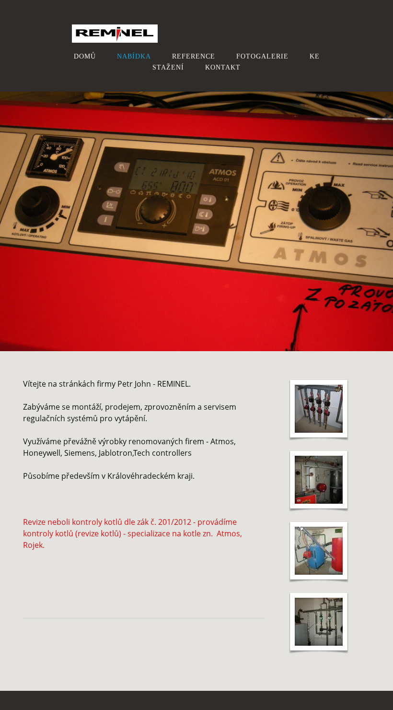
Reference (193, 56)
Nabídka (134, 56)
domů (85, 56)
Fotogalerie (262, 56)
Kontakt (223, 67)
